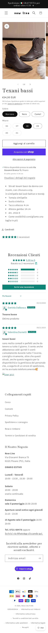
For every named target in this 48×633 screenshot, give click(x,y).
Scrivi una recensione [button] (24, 287)
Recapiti (25, 627)
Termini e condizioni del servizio (25, 618)
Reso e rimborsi (12, 428)
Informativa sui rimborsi (30, 609)
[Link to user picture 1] (8, 379)
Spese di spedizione (15, 104)
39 (37, 126)
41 (18, 133)
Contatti (9, 408)
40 (8, 133)
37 (19, 126)
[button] (6, 13)
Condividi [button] (9, 229)
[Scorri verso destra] (30, 84)
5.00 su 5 (30, 260)
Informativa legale (38, 623)
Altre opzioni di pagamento (24, 159)
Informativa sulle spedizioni (17, 623)
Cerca (8, 402)
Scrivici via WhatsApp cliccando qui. (24, 533)
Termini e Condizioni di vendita (20, 435)
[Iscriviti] (39, 558)
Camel (38, 114)
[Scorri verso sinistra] (18, 84)
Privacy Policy (12, 415)
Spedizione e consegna (16, 422)
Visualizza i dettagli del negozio (19, 177)
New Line (25, 606)
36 (8, 126)
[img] (9, 303)
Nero (24, 114)
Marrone (10, 114)
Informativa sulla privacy (25, 614)
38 (27, 126)
